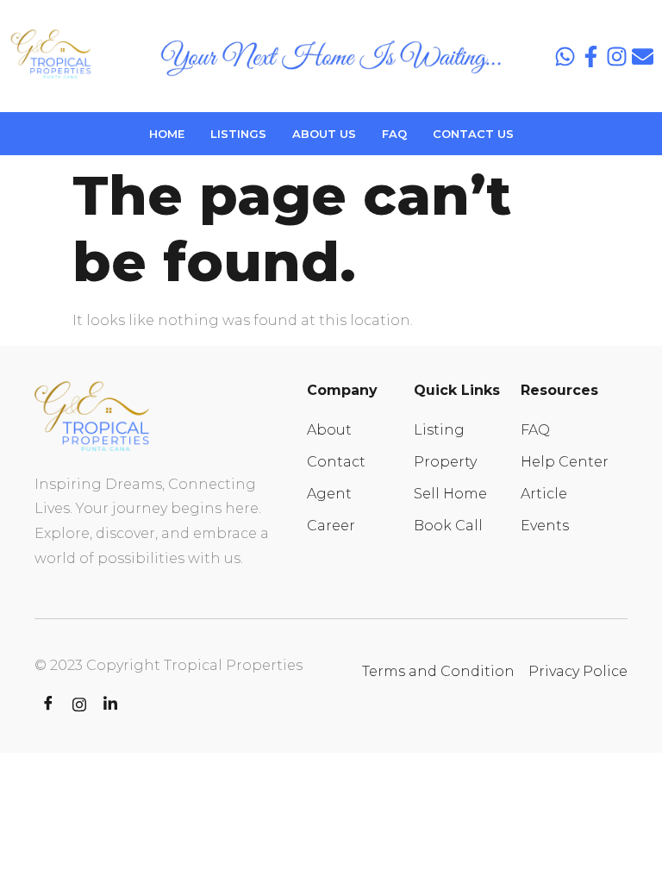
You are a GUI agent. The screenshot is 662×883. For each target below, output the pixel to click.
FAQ (394, 134)
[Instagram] (617, 56)
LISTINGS (238, 134)
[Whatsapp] (565, 56)
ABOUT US (324, 134)
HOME (166, 134)
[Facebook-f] (591, 56)
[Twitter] (79, 704)
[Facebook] (48, 704)
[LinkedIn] (110, 704)
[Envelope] (642, 56)
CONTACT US (473, 134)
